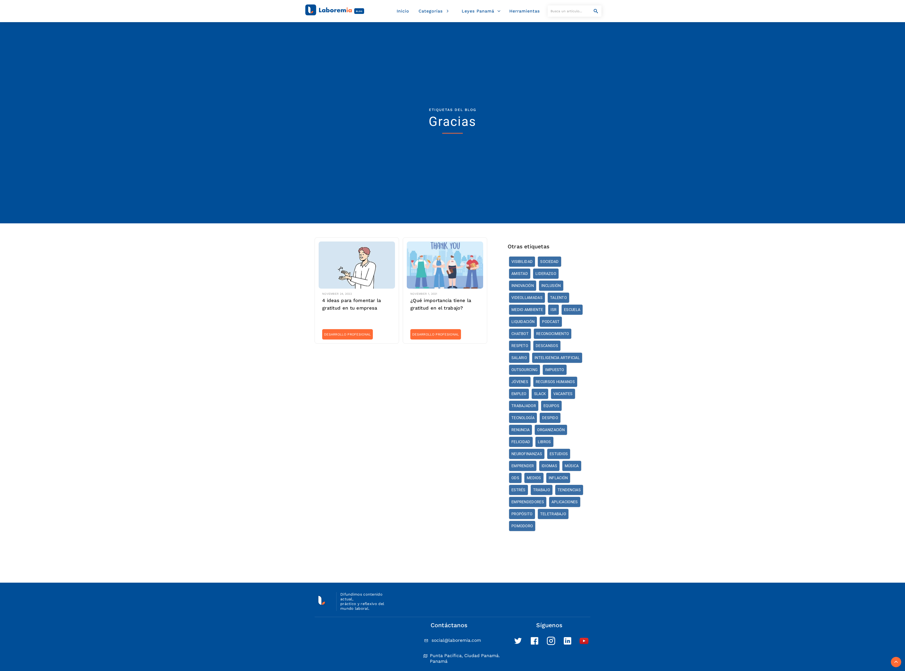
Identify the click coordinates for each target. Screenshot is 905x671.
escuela (572, 309)
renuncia (520, 430)
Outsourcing (524, 370)
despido (550, 418)
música (572, 466)
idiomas (549, 466)
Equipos (551, 406)
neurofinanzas (526, 454)
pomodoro (522, 526)
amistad (519, 273)
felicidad (520, 442)
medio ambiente (527, 309)
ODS (515, 478)
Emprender (522, 466)
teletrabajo (553, 514)
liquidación (523, 321)
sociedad (549, 261)
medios (534, 478)
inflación (558, 478)
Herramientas (524, 10)
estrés (518, 490)
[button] (434, 11)
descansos (547, 346)
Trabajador (523, 406)
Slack (540, 394)
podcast (550, 321)
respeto (519, 346)
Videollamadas (527, 297)
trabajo (541, 490)
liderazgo (545, 273)
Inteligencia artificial (557, 358)
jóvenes (519, 382)
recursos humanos (555, 382)
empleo (519, 394)
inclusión (551, 285)
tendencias (569, 490)
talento (558, 297)
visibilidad (522, 261)
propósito (522, 514)
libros (544, 442)
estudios (559, 454)
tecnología (523, 418)
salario (519, 358)
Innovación (522, 285)
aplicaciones (564, 502)
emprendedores (527, 502)
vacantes (562, 394)
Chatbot (520, 333)
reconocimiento (552, 333)
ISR (553, 309)
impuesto (554, 370)
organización (551, 430)
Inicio (403, 10)
